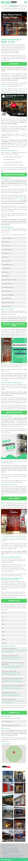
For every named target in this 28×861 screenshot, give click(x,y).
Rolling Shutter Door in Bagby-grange (10, 852)
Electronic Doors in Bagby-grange (10, 847)
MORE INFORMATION (14, 412)
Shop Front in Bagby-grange (8, 845)
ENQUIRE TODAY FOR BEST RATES (14, 324)
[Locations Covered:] (1, 2)
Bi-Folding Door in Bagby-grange (10, 849)
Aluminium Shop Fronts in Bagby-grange (12, 856)
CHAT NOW (14, 64)
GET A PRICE (14, 498)
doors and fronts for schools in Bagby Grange (11, 537)
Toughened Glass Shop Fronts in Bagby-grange (14, 855)
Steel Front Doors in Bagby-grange (11, 850)
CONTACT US (14, 713)
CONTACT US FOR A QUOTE (14, 175)
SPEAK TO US (14, 601)
